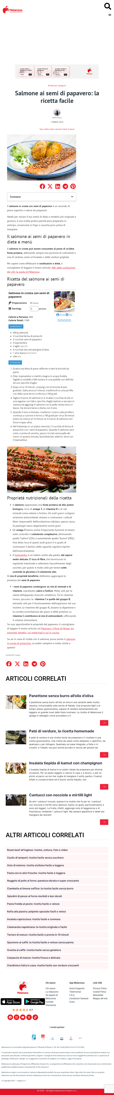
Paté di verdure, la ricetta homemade (61, 731)
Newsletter (98, 995)
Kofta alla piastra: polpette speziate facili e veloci (36, 911)
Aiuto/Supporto (77, 988)
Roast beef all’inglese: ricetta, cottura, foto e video (37, 850)
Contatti (49, 1002)
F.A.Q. (72, 995)
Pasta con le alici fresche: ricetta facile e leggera (36, 873)
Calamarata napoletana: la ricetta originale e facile (37, 927)
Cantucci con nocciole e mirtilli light (60, 795)
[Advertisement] (57, 39)
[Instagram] (16, 1017)
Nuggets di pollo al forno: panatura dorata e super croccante (43, 880)
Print (62, 314)
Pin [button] (70, 314)
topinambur (21, 555)
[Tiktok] (35, 1017)
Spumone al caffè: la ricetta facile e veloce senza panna (40, 942)
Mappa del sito (100, 998)
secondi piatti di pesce (65, 129)
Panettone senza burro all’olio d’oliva (61, 696)
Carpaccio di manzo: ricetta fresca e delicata (33, 957)
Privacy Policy (100, 988)
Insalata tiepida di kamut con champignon (65, 763)
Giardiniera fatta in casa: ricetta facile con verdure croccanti (43, 965)
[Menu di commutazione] (109, 14)
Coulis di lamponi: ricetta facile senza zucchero (35, 857)
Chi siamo (50, 988)
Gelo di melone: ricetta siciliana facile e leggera (35, 865)
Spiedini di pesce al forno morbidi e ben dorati (34, 896)
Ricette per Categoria (57, 85)
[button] (42, 186)
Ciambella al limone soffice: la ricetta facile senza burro (40, 888)
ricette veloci (49, 129)
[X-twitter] (29, 1017)
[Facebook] (10, 1017)
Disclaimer (51, 1005)
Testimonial (75, 991)
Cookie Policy (99, 991)
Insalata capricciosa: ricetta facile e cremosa (33, 919)
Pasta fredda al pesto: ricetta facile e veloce (33, 903)
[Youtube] (23, 1017)
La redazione (52, 991)
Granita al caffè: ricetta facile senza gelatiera (34, 950)
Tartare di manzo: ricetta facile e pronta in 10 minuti (38, 934)
